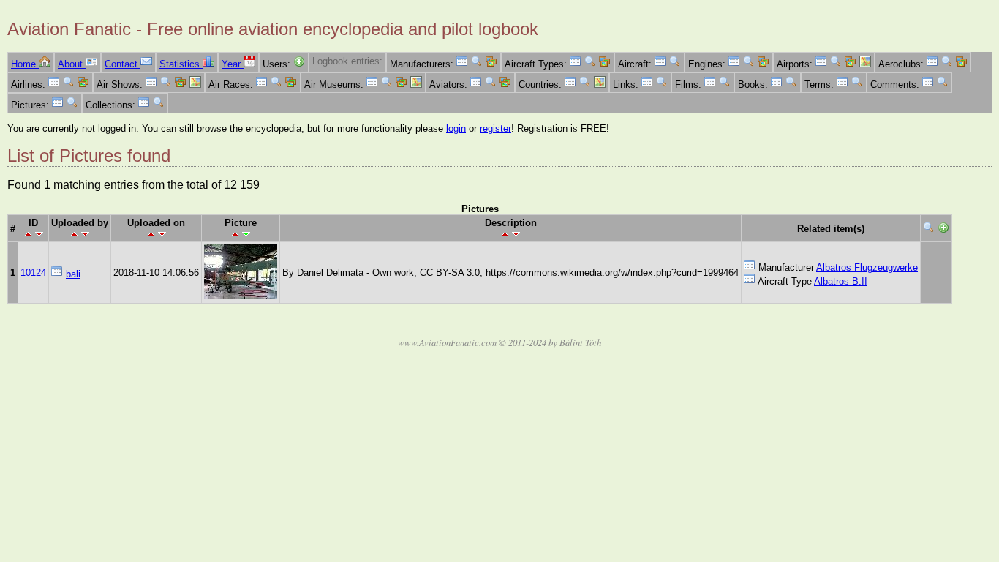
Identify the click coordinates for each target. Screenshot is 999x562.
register (495, 128)
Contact (122, 64)
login (456, 128)
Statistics (181, 64)
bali (73, 274)
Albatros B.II (840, 281)
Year (233, 64)
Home (25, 64)
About (72, 64)
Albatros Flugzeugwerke (867, 267)
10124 (33, 272)
